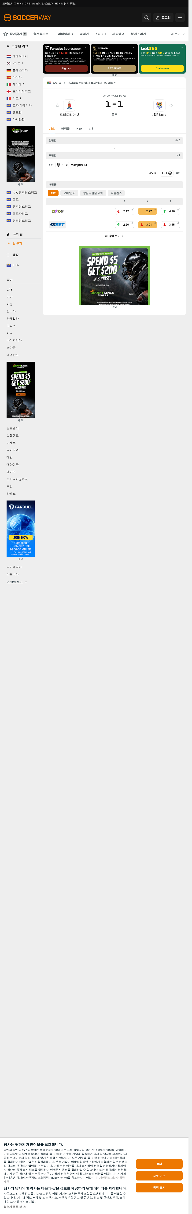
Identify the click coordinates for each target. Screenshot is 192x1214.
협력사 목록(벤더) (15, 1206)
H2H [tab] (79, 128)
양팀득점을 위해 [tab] (93, 193)
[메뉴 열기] (180, 17)
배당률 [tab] (65, 128)
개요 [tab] (52, 128)
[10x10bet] (57, 211)
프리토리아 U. (69, 115)
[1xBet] (57, 224)
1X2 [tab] (53, 193)
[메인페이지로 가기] (36, 17)
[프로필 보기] (69, 105)
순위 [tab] (91, 128)
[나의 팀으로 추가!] (57, 105)
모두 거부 (159, 1175)
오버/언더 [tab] (69, 193)
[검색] (146, 17)
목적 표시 (159, 1187)
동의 (159, 1163)
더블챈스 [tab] (116, 193)
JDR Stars (159, 115)
